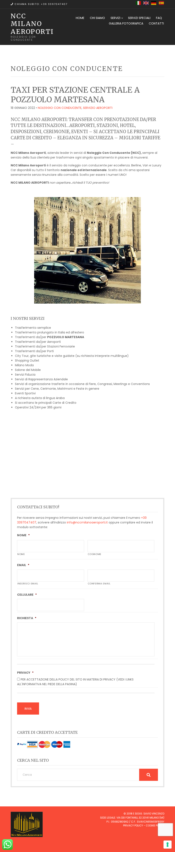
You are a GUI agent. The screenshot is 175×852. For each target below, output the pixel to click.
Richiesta (26, 618)
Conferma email (99, 583)
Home (80, 18)
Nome (23, 535)
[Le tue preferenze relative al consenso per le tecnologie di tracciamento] (167, 844)
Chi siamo (97, 18)
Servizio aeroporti (97, 108)
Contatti (156, 23)
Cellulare (27, 595)
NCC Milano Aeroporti (32, 24)
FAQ (159, 18)
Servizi (115, 18)
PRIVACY (25, 673)
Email (23, 565)
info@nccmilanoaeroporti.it (87, 522)
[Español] (161, 2)
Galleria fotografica (126, 23)
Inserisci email (27, 583)
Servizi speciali (139, 18)
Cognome (95, 554)
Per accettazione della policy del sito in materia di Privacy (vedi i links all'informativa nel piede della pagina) (75, 681)
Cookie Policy (155, 825)
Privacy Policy (133, 825)
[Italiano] (138, 2)
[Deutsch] (154, 2)
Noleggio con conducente (60, 108)
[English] (146, 2)
